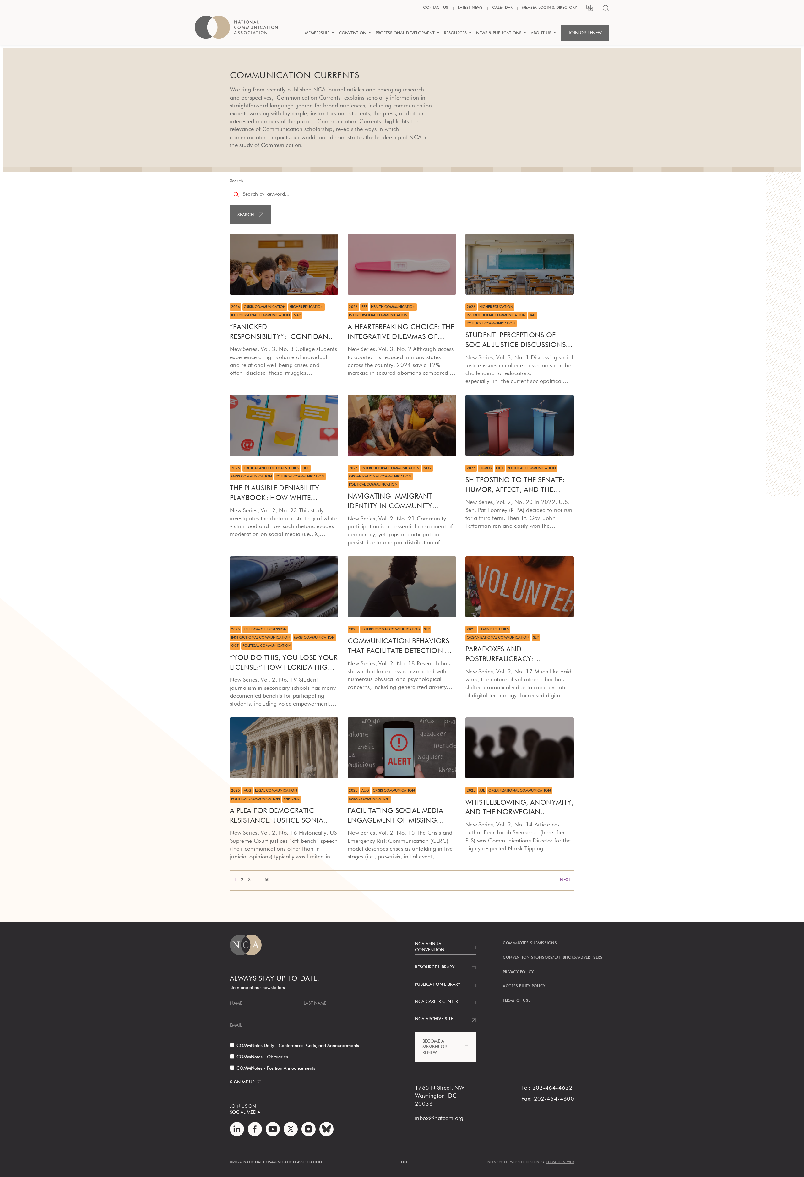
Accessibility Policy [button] (524, 986)
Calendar (502, 8)
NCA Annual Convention (429, 947)
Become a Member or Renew (434, 1047)
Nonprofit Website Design (513, 1162)
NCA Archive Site (434, 1019)
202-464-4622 (552, 1088)
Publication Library (437, 984)
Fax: (526, 1099)
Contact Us (435, 8)
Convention (352, 33)
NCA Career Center (436, 1002)
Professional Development (405, 33)
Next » (422, 880)
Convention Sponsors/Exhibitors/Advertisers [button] (552, 958)
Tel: (525, 1088)
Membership (317, 33)
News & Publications (498, 33)
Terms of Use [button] (516, 1001)
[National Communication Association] (236, 30)
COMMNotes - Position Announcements (275, 1068)
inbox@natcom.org (439, 1118)
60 (266, 880)
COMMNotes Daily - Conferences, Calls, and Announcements (297, 1045)
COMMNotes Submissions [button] (530, 943)
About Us (541, 33)
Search (236, 181)
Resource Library (434, 967)
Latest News (470, 8)
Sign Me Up (242, 1082)
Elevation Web (560, 1162)
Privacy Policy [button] (518, 972)
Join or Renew (585, 33)
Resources (455, 33)
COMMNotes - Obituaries (262, 1057)
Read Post (241, 238)
